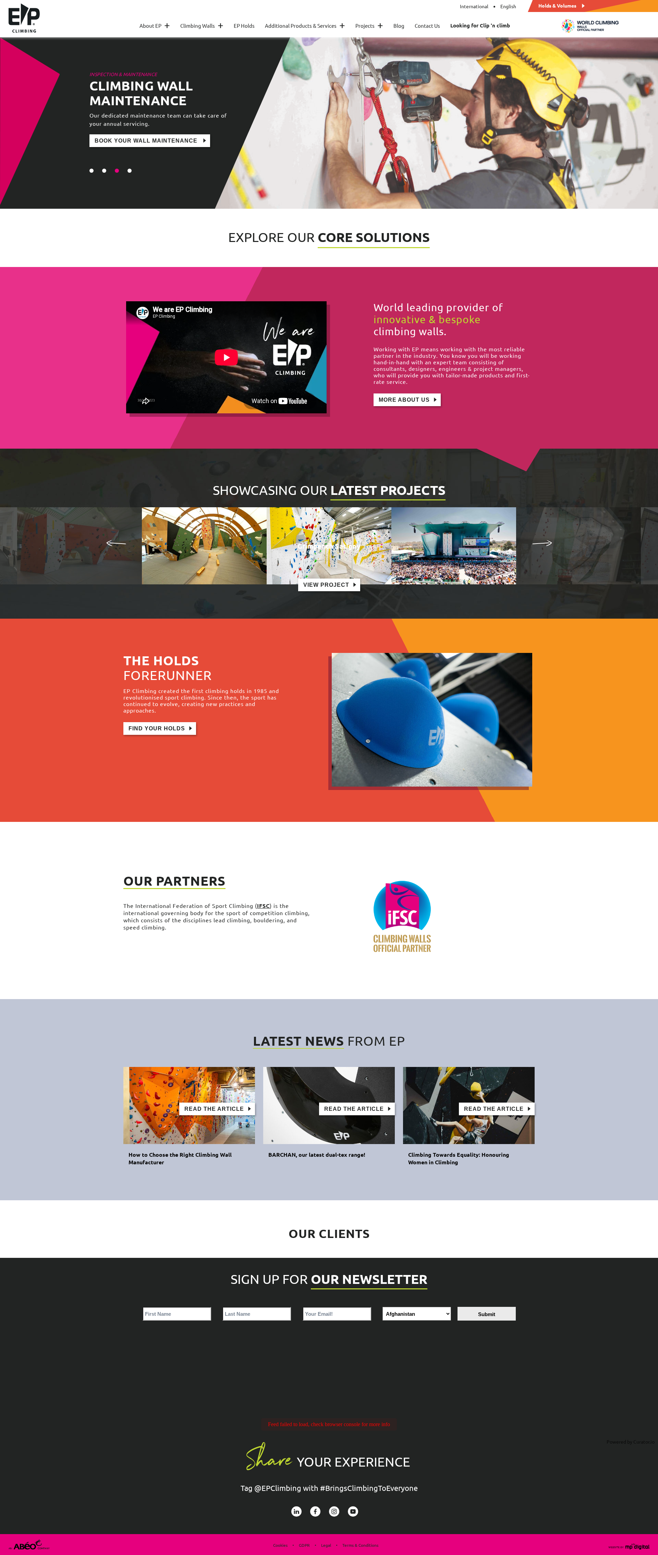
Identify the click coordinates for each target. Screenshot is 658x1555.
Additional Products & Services (305, 25)
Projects (369, 25)
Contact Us (427, 25)
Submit (486, 1314)
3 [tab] (117, 171)
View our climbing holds (138, 126)
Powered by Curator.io (631, 1441)
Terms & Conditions (360, 1545)
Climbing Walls (201, 25)
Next (542, 542)
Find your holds (157, 728)
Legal (326, 1545)
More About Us (404, 400)
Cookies (280, 1545)
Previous (116, 542)
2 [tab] (104, 171)
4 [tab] (129, 171)
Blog (398, 25)
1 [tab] (91, 171)
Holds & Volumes (557, 5)
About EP (154, 25)
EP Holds (244, 25)
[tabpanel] (329, 123)
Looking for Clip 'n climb (480, 25)
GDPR (304, 1545)
